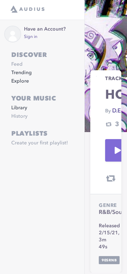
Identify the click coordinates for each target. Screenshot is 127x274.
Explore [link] (20, 81)
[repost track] (110, 178)
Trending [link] (21, 72)
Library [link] (19, 107)
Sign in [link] (30, 37)
